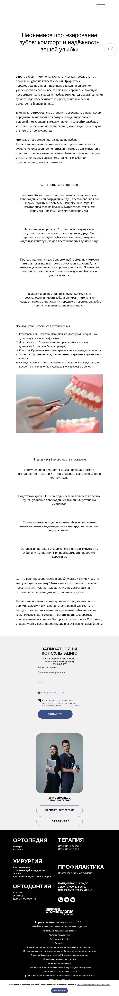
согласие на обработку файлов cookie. (93, 984)
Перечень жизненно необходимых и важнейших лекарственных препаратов (59, 951)
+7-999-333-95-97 (81, 5)
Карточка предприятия (59, 935)
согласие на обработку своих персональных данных (57, 702)
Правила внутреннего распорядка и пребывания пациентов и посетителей (59, 975)
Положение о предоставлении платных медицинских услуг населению (59, 947)
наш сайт (30, 587)
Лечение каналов (68, 849)
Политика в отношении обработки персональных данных (59, 927)
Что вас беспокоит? (47, 667)
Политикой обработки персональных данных (61, 705)
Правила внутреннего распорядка (59, 959)
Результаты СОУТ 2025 (59, 979)
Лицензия (59, 943)
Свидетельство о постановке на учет (59, 971)
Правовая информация (59, 963)
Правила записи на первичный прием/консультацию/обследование (60, 967)
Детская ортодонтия (25, 898)
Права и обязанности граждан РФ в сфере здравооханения (59, 955)
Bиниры (17, 846)
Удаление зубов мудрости (29, 870)
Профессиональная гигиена (75, 873)
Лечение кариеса (68, 846)
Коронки (18, 849)
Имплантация (21, 867)
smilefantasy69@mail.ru (76, 890)
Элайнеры (19, 895)
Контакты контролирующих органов (59, 931)
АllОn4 (17, 873)
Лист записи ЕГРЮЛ (59, 939)
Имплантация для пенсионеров (32, 876)
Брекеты (18, 892)
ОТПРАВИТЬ (55, 714)
